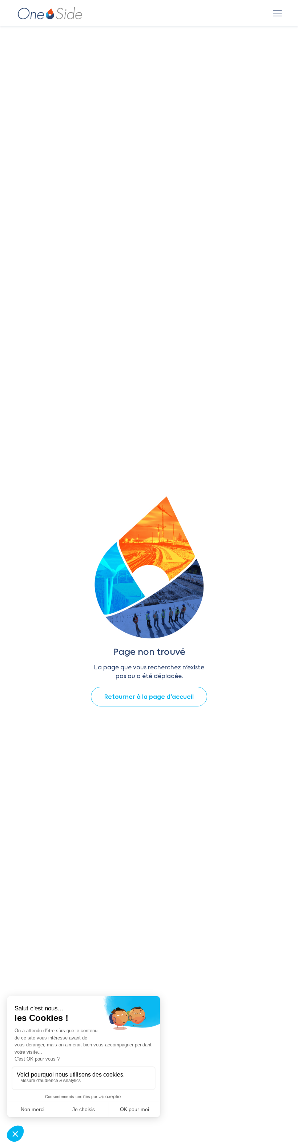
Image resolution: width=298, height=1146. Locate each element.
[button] (276, 13)
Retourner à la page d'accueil (149, 697)
